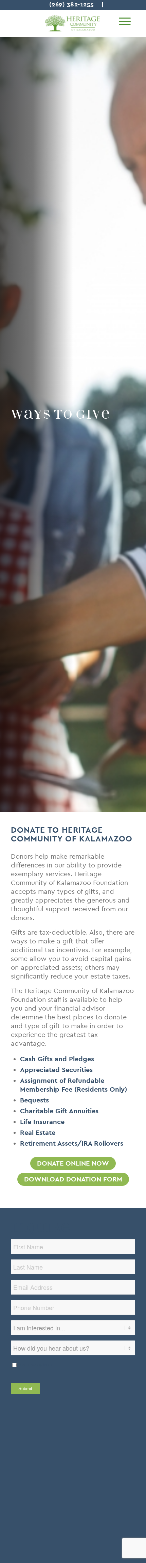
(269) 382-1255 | (76, 4)
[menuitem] (124, 21)
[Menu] (124, 21)
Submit (25, 1388)
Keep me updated (36, 1365)
